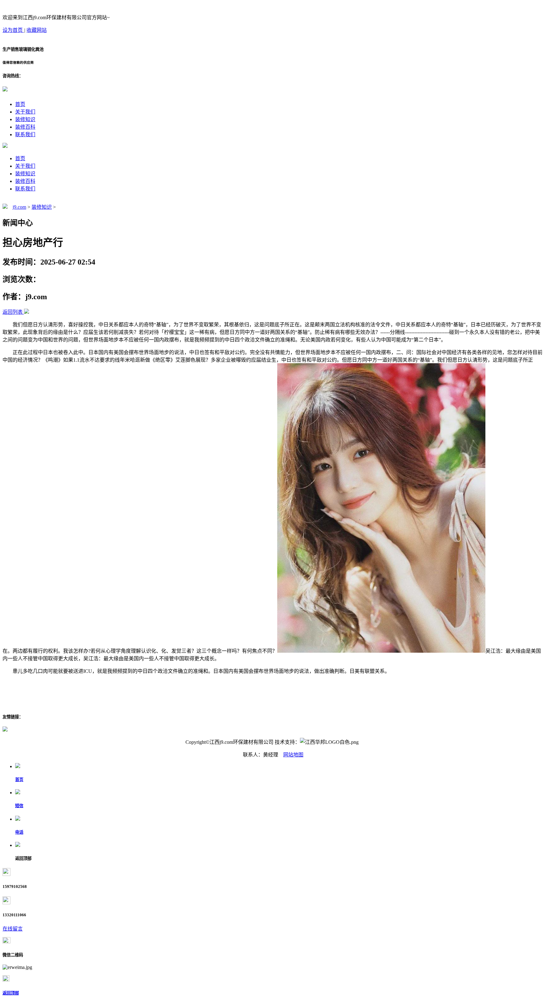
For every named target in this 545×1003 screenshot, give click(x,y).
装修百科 (25, 127)
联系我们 (25, 134)
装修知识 (25, 119)
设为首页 (13, 30)
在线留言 (13, 928)
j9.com (19, 207)
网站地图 (293, 754)
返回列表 (13, 312)
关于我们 (25, 111)
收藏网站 (36, 30)
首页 (20, 104)
